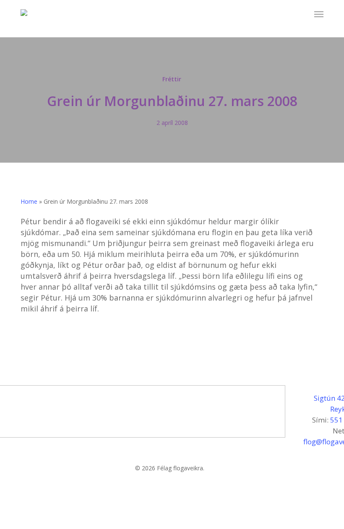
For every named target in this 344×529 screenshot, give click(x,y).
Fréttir (171, 79)
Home (29, 201)
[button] (318, 14)
